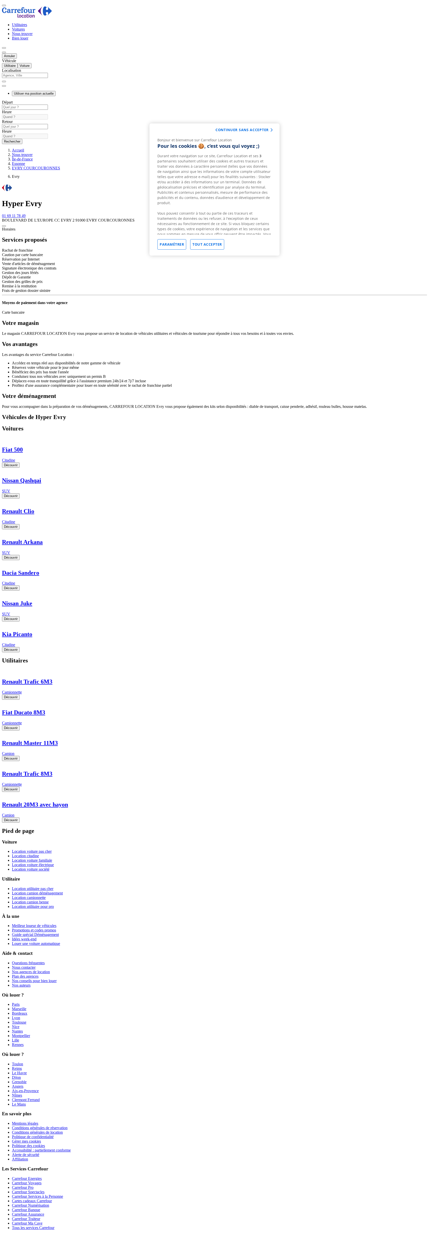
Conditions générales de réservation (40, 1128)
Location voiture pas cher (32, 851)
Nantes (17, 1031)
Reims (17, 1068)
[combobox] (214, 77)
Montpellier (21, 1036)
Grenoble (19, 1082)
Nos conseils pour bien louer (34, 981)
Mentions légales (25, 1123)
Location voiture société (30, 869)
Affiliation (20, 1159)
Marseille (19, 1009)
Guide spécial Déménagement (35, 934)
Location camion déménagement (37, 893)
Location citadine (25, 856)
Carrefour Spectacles (28, 1192)
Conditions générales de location (37, 1132)
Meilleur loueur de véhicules (34, 926)
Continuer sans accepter (242, 129)
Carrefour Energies (27, 1178)
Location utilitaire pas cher (32, 889)
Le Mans (19, 1104)
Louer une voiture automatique (36, 943)
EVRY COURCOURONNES (36, 168)
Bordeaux (19, 1013)
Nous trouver (22, 34)
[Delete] (4, 81)
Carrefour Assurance (28, 1214)
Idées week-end (24, 939)
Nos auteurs (21, 985)
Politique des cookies (28, 1146)
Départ (7, 102)
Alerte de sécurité (25, 1155)
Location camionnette (29, 897)
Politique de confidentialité (33, 1137)
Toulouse (19, 1022)
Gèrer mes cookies (26, 1141)
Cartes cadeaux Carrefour (32, 1201)
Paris (16, 1004)
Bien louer (20, 38)
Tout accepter (207, 244)
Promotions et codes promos (34, 930)
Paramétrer (172, 244)
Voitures (18, 29)
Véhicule (9, 61)
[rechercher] (4, 86)
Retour (7, 121)
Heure (7, 112)
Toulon (17, 1064)
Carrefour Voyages (26, 1183)
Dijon (16, 1077)
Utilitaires (19, 25)
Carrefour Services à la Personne (37, 1196)
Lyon (16, 1018)
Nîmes (17, 1095)
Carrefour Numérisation (30, 1205)
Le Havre (19, 1073)
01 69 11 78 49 (14, 216)
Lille (15, 1040)
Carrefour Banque (26, 1210)
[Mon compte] (4, 48)
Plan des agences (25, 976)
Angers (17, 1086)
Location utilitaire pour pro (33, 906)
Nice (15, 1027)
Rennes (18, 1044)
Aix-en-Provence (25, 1091)
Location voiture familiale (32, 860)
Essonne (18, 163)
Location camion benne (30, 902)
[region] (214, 189)
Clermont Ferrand (26, 1100)
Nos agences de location (31, 972)
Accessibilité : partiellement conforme (41, 1150)
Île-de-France (22, 159)
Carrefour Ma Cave (27, 1223)
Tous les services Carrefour (33, 1228)
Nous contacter (24, 967)
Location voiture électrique (33, 865)
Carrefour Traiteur (26, 1219)
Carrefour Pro (23, 1187)
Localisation (11, 70)
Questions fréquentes (28, 963)
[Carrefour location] (27, 16)
